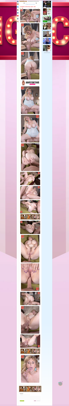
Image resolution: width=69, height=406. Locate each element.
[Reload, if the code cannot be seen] (35, 400)
